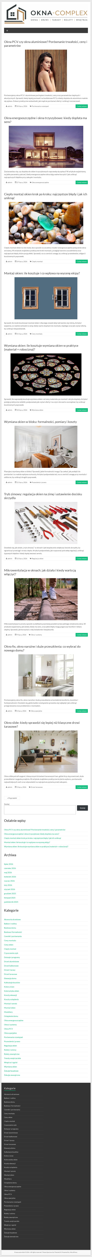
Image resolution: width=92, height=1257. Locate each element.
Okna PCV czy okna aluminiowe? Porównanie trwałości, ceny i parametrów (34, 829)
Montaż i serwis (10, 1003)
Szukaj (6, 804)
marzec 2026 (9, 881)
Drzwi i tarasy (9, 970)
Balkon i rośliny (10, 923)
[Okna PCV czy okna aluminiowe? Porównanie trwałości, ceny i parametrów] (46, 51)
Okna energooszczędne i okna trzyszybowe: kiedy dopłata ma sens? (31, 834)
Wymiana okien (37, 410)
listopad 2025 (9, 897)
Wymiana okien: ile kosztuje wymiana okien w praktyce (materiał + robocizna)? (36, 846)
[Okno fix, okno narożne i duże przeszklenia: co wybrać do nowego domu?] (46, 655)
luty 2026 (8, 885)
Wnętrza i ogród (10, 1062)
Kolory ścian (9, 987)
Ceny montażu (37, 334)
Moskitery (8, 1012)
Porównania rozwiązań (40, 106)
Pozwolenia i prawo (39, 482)
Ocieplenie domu (11, 1016)
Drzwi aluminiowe (11, 961)
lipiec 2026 (8, 864)
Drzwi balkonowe (11, 966)
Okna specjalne (36, 711)
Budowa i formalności (13, 932)
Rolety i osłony (10, 1050)
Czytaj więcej (82, 106)
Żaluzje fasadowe (11, 1071)
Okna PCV (8, 1029)
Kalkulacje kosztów (12, 982)
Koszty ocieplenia (11, 999)
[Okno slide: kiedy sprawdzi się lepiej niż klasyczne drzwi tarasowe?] (46, 732)
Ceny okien (8, 944)
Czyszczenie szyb (11, 953)
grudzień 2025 (10, 893)
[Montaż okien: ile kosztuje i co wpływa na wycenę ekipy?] (45, 278)
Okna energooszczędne (40, 182)
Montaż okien (9, 1008)
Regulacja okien (37, 558)
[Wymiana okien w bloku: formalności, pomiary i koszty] (45, 427)
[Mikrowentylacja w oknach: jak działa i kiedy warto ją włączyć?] (46, 579)
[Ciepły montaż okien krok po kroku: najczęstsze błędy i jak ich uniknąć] (46, 203)
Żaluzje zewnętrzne (12, 1075)
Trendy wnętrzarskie (12, 1058)
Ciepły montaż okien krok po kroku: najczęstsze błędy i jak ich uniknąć (32, 838)
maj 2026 (8, 872)
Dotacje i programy (12, 957)
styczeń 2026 (9, 889)
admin (10, 106)
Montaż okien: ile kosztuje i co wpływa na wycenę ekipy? (42, 273)
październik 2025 (11, 902)
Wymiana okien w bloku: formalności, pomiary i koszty (40, 422)
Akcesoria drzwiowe (12, 919)
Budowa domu (10, 928)
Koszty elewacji (10, 995)
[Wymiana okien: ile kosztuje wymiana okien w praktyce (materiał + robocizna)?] (46, 354)
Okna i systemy (36, 635)
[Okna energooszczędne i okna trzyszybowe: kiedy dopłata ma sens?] (46, 127)
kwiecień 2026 (10, 876)
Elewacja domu (10, 978)
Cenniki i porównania (13, 936)
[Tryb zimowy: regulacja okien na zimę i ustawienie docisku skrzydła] (45, 503)
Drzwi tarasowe (37, 787)
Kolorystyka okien (11, 991)
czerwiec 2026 (10, 868)
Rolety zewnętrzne (11, 1054)
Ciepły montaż (37, 261)
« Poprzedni (12, 798)
